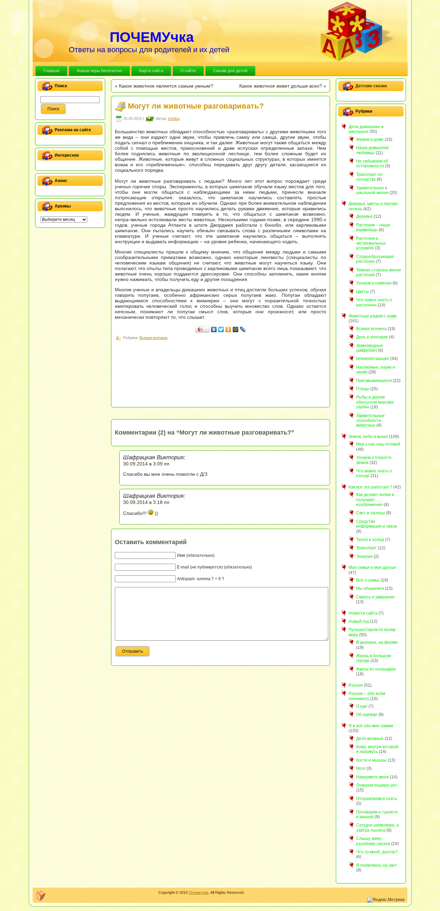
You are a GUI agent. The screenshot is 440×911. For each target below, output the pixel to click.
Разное (356, 685)
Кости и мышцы (371, 760)
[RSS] (40, 895)
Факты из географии (376, 669)
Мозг (360, 768)
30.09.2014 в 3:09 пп (146, 463)
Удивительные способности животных (370, 420)
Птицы (362, 388)
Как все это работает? (370, 487)
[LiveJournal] (242, 329)
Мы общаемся (370, 588)
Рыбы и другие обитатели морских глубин (375, 402)
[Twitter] (221, 329)
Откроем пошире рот (376, 785)
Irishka (173, 118)
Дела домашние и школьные (366, 129)
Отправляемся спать (376, 798)
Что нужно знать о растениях (374, 302)
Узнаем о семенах (374, 283)
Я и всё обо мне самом (371, 725)
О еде (361, 706)
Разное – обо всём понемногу (367, 696)
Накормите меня (372, 777)
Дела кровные (370, 738)
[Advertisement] (240, 357)
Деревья (364, 216)
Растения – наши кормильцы (373, 227)
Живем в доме (370, 139)
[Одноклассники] (228, 329)
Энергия (364, 556)
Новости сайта (363, 613)
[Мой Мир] (235, 329)
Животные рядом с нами (373, 316)
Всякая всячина (153, 338)
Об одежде (366, 714)
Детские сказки (371, 85)
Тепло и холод (370, 539)
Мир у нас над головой (378, 444)
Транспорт (366, 548)
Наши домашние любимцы (372, 150)
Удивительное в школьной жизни (372, 190)
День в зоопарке (372, 337)
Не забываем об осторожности (372, 163)
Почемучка (198, 892)
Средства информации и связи (376, 524)
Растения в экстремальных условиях (371, 243)
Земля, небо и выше (368, 436)
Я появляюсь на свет (376, 865)
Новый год (359, 621)
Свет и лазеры (370, 512)
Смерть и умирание (375, 597)
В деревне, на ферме (377, 642)
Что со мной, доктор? (377, 852)
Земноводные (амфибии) (369, 348)
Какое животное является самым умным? (166, 86)
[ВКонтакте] (214, 329)
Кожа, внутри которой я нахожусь (377, 749)
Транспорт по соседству (369, 177)
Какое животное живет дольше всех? (280, 86)
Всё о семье (368, 580)
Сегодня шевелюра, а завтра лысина (377, 827)
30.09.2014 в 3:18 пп (146, 502)
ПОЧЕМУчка (152, 37)
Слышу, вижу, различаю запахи (373, 841)
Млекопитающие (372, 358)
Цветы (362, 291)
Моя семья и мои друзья (372, 567)
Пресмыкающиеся (374, 380)
